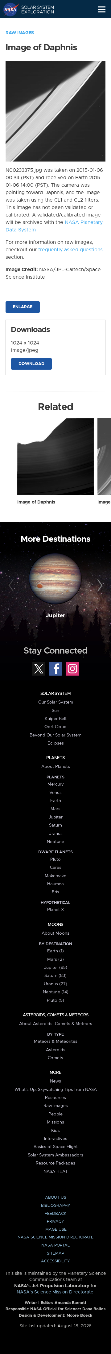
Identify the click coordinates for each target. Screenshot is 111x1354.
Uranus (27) (55, 984)
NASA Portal (55, 1245)
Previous (12, 585)
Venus (55, 793)
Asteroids (55, 1050)
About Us (55, 1198)
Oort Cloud (55, 727)
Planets (55, 758)
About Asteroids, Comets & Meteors (55, 1024)
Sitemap (55, 1253)
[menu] (102, 9)
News (55, 1081)
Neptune (55, 842)
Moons (55, 925)
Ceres (55, 867)
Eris (55, 892)
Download (31, 364)
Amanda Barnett (70, 1303)
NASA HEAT (55, 1171)
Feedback (55, 1214)
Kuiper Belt (56, 719)
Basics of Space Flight (56, 1147)
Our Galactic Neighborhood (34, 23)
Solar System (55, 693)
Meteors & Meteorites (55, 1041)
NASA (8, 9)
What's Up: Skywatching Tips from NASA (55, 1089)
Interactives (55, 1139)
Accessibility (55, 1261)
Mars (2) (55, 959)
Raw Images (20, 33)
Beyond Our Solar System (55, 735)
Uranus (55, 834)
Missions (55, 1122)
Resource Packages (55, 1163)
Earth (55, 801)
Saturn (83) (55, 975)
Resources (55, 1098)
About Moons (55, 933)
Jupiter (55, 615)
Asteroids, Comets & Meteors (55, 1015)
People (55, 1114)
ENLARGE (22, 307)
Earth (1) (55, 951)
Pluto (55, 859)
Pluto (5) (55, 1000)
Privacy (55, 1222)
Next (99, 585)
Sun (55, 711)
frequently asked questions (70, 249)
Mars (55, 809)
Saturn (55, 825)
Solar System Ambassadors (55, 1155)
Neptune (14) (55, 992)
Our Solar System (55, 702)
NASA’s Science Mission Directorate (55, 1292)
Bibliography (55, 1206)
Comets (55, 1058)
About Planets (55, 766)
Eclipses (55, 743)
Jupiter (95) (55, 967)
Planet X (55, 910)
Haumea (55, 884)
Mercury (55, 784)
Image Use (55, 1230)
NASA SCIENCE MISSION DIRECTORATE (55, 1237)
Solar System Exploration (34, 9)
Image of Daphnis (36, 502)
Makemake (55, 876)
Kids (55, 1130)
